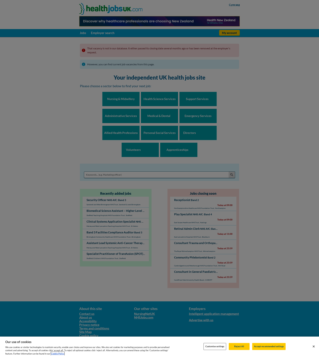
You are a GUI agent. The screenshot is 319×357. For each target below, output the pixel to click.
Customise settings (214, 346)
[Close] (313, 346)
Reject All (239, 346)
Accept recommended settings (269, 346)
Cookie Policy (57, 353)
